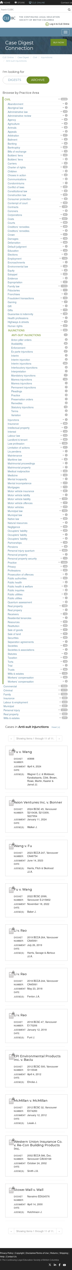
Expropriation (15, 282)
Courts (11, 222)
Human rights (15, 326)
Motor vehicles (16, 507)
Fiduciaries (14, 290)
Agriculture (14, 123)
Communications (17, 179)
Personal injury (11, 710)
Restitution (13, 626)
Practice (15, 395)
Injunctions (46, 57)
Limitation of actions (19, 447)
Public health (15, 582)
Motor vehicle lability (19, 495)
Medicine (13, 475)
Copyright (19, 1253)
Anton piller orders (21, 340)
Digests (14, 80)
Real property (15, 606)
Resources (14, 622)
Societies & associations (21, 649)
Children (12, 171)
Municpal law (15, 515)
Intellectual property (19, 427)
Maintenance (15, 455)
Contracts (13, 207)
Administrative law (18, 112)
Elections (13, 254)
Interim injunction (20, 359)
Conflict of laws (16, 187)
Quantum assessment (20, 602)
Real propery (15, 610)
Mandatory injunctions (23, 375)
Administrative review (19, 115)
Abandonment (15, 104)
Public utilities (15, 594)
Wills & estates (16, 673)
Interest (12, 431)
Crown (11, 234)
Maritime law (15, 459)
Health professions (18, 318)
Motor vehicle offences (20, 503)
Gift (10, 306)
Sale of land (14, 634)
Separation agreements (21, 642)
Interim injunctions (21, 363)
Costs (11, 219)
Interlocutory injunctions (24, 367)
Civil (35, 57)
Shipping (63, 1253)
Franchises (14, 294)
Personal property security (22, 558)
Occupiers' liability (17, 531)
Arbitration (13, 135)
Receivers (13, 614)
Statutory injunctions (22, 407)
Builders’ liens (15, 159)
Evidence (13, 278)
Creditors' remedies (18, 227)
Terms (14, 411)
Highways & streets (18, 322)
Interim (15, 355)
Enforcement (18, 347)
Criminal (8, 690)
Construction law (17, 195)
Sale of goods (15, 630)
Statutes (12, 654)
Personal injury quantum (21, 550)
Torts (10, 661)
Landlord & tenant (17, 439)
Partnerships (15, 542)
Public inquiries (16, 590)
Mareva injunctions (21, 379)
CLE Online (8, 57)
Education (13, 250)
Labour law (14, 435)
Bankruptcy (14, 147)
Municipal (8, 706)
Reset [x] (56, 727)
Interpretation (18, 371)
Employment (14, 258)
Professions (14, 570)
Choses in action (17, 175)
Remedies (16, 403)
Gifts (10, 310)
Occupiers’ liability (17, 538)
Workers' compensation (21, 677)
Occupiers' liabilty (17, 535)
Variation (16, 415)
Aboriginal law (15, 108)
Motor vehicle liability (19, 499)
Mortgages (14, 487)
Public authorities (17, 578)
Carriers (12, 163)
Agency (12, 119)
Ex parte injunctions (22, 351)
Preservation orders (22, 399)
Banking (12, 143)
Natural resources (17, 523)
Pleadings (16, 391)
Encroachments (16, 262)
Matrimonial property (19, 467)
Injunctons (13, 420)
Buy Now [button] (58, 42)
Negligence (14, 527)
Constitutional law (17, 191)
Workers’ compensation (21, 681)
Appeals (12, 131)
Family (7, 694)
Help (2, 1256)
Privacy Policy (6, 1253)
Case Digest (23, 57)
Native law (13, 519)
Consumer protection (19, 199)
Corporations (15, 215)
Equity (11, 270)
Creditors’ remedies (18, 231)
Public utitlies (15, 598)
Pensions (13, 546)
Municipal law (15, 511)
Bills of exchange (17, 151)
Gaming (12, 302)
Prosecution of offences (21, 574)
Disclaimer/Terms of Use (37, 1253)
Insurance (13, 423)
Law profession (16, 443)
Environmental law (18, 266)
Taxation (12, 657)
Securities (13, 638)
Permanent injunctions (23, 387)
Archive (38, 80)
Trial (10, 665)
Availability (17, 343)
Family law (13, 286)
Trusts (11, 669)
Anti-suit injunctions (16, 60)
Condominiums (16, 183)
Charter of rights (17, 167)
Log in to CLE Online (59, 23)
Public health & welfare (20, 586)
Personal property (17, 554)
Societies (13, 645)
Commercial (10, 686)
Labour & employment (15, 702)
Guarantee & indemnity (20, 314)
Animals (12, 127)
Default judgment (17, 246)
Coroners (13, 211)
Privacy (12, 566)
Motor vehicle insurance (21, 491)
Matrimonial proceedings (21, 463)
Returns (54, 1253)
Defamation (14, 242)
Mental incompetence (19, 483)
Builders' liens (15, 155)
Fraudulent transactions (21, 298)
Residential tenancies (19, 618)
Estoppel (12, 274)
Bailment (12, 139)
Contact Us (66, 2)
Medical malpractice (19, 471)
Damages (13, 238)
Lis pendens (14, 451)
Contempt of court (18, 203)
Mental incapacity (17, 479)
